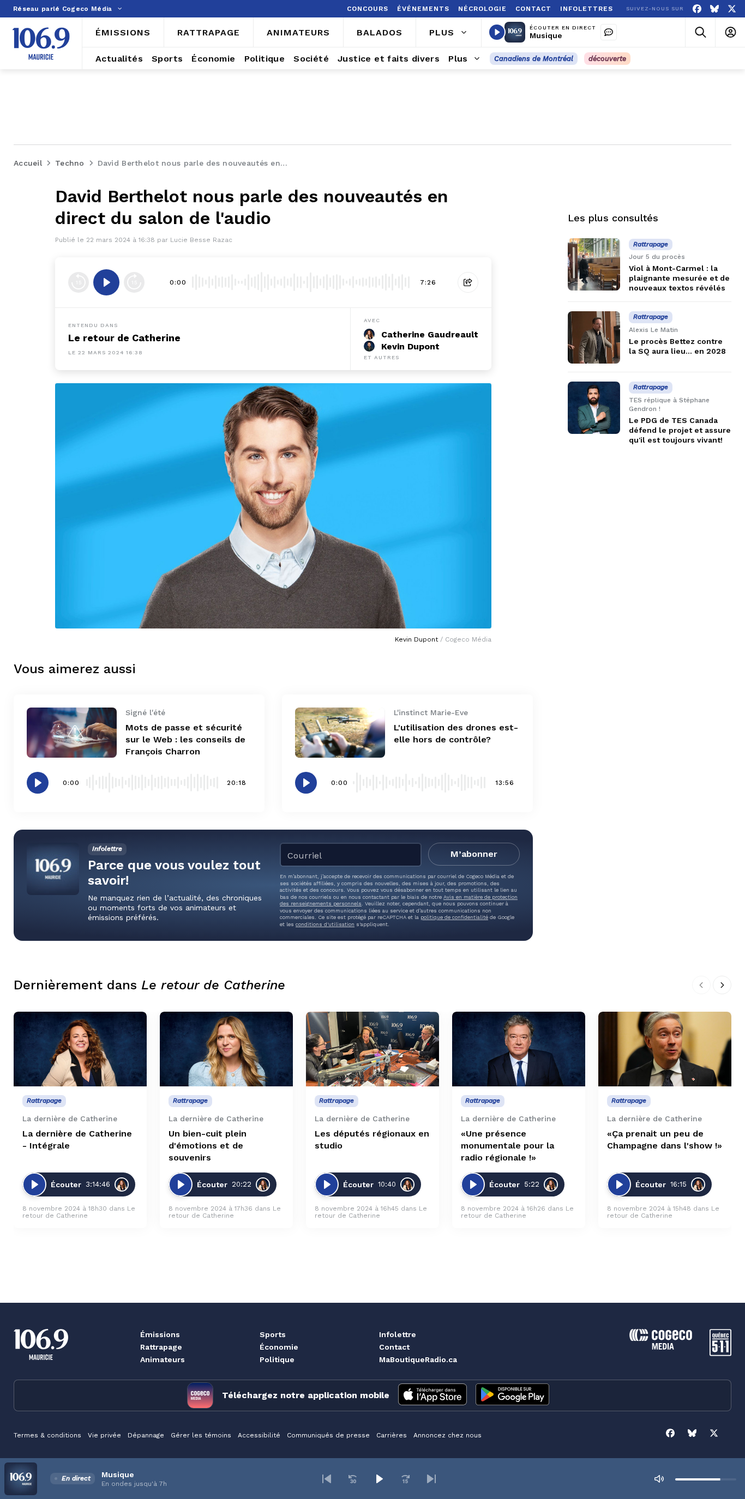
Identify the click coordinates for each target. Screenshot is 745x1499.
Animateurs (162, 1359)
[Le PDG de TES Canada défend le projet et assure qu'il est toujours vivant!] (594, 408)
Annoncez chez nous (447, 1435)
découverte (607, 59)
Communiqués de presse (328, 1435)
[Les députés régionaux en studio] (372, 1049)
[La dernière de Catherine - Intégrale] (80, 1049)
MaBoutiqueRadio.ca (418, 1359)
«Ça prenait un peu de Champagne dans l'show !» (664, 1139)
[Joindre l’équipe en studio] (608, 32)
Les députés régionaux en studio (372, 1139)
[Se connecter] (730, 32)
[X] (732, 9)
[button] (327, 1479)
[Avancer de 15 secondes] (134, 282)
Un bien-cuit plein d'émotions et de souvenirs (208, 1145)
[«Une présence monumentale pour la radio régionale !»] (518, 1049)
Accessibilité (259, 1435)
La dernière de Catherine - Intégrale (77, 1139)
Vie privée (104, 1435)
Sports (273, 1334)
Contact (394, 1347)
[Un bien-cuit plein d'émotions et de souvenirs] (226, 1049)
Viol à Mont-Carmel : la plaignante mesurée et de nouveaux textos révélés (679, 278)
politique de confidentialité (454, 917)
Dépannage (146, 1435)
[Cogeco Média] (660, 1346)
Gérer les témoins (201, 1435)
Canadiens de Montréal (533, 59)
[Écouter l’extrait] (106, 282)
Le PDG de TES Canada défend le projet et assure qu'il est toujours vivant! (680, 430)
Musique (546, 35)
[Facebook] (697, 9)
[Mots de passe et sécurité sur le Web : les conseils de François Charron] (72, 733)
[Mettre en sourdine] (658, 1478)
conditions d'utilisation (325, 924)
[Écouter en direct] (497, 32)
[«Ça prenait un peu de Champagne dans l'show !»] (664, 1049)
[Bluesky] (714, 9)
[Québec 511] (720, 1353)
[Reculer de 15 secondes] (78, 282)
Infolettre (397, 1334)
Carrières (391, 1435)
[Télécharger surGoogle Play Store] (512, 1395)
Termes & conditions (47, 1435)
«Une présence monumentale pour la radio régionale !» (507, 1145)
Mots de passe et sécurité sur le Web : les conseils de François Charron (185, 739)
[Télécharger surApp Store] (432, 1395)
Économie (279, 1347)
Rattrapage (161, 1347)
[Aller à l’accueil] (41, 43)
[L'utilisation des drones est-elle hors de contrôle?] (340, 733)
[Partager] (468, 282)
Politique (277, 1359)
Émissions (160, 1334)
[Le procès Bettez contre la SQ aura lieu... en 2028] (594, 337)
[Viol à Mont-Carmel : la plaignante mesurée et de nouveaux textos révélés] (594, 264)
